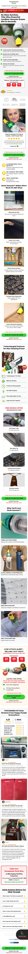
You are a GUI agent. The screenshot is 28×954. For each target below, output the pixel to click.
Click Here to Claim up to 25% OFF (14, 882)
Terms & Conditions (8, 935)
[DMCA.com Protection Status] (14, 943)
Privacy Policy (14, 935)
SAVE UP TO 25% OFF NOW (14, 948)
